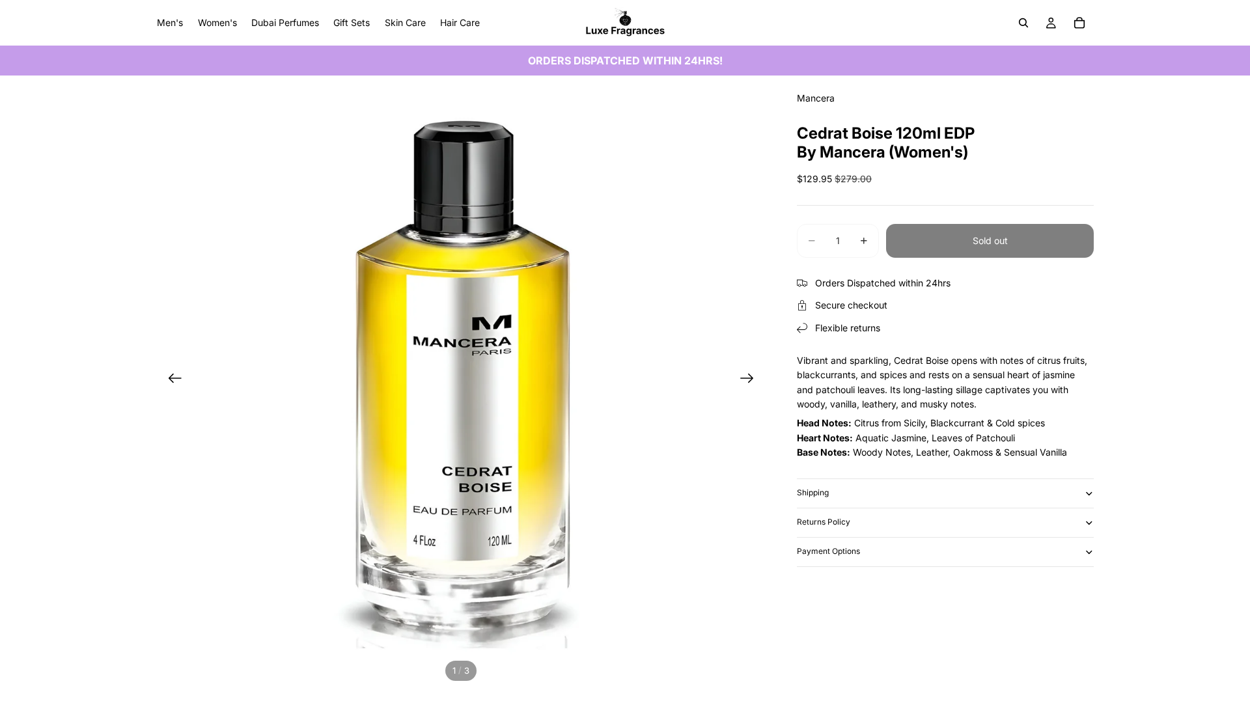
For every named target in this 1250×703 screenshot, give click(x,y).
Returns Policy (823, 522)
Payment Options (828, 551)
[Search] (1023, 22)
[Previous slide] (171, 380)
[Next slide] (751, 380)
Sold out (990, 240)
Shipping (813, 492)
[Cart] (1079, 22)
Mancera (816, 97)
